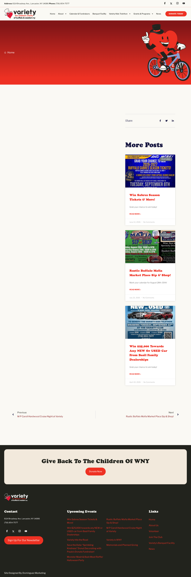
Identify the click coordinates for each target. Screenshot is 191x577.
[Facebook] (166, 3)
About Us (153, 525)
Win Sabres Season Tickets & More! (144, 197)
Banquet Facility (99, 14)
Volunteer (154, 531)
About (60, 14)
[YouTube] (185, 3)
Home (52, 14)
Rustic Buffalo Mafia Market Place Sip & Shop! (150, 273)
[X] (172, 3)
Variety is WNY (114, 539)
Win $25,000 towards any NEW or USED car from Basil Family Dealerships (148, 353)
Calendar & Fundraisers (79, 14)
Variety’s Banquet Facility (162, 543)
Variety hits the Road (77, 539)
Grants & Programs (142, 14)
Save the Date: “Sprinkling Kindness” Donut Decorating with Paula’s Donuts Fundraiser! (84, 548)
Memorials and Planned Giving (122, 545)
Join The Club (155, 537)
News (158, 14)
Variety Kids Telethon (118, 14)
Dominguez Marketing (34, 573)
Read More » (135, 214)
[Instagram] (178, 3)
